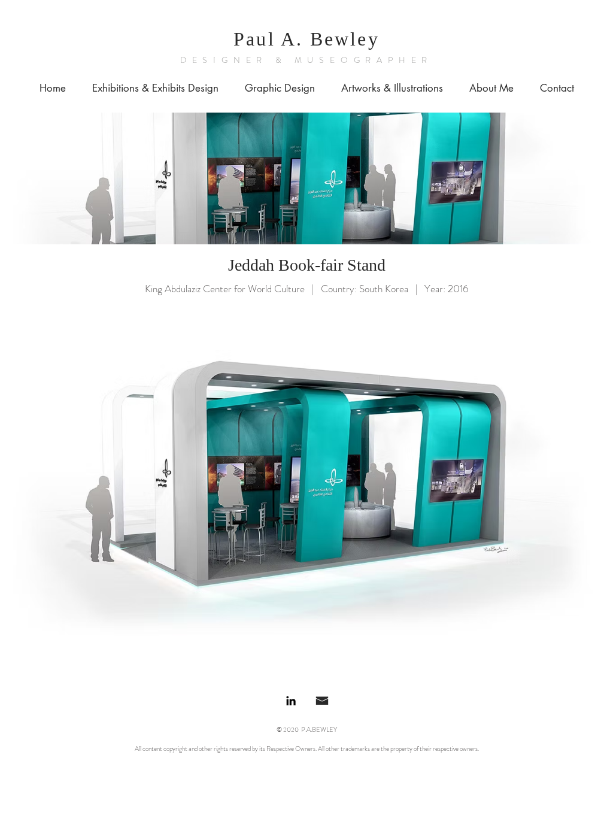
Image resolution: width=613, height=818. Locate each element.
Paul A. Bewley (306, 39)
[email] (322, 700)
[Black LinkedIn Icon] (291, 700)
